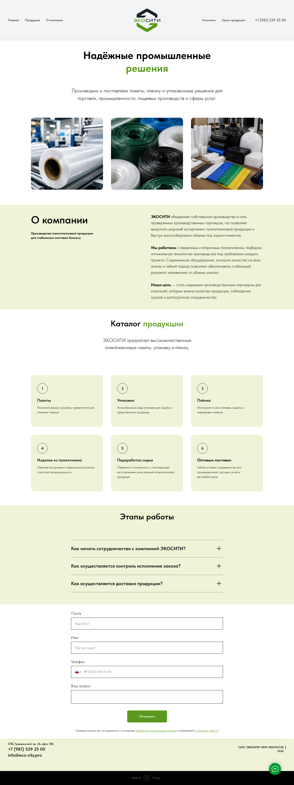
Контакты (209, 20)
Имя (74, 637)
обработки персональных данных (156, 730)
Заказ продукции (233, 20)
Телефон (78, 661)
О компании (54, 20)
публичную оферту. (207, 730)
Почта (76, 613)
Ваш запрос (81, 685)
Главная (13, 20)
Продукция (32, 20)
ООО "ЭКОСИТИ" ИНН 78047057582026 (261, 749)
